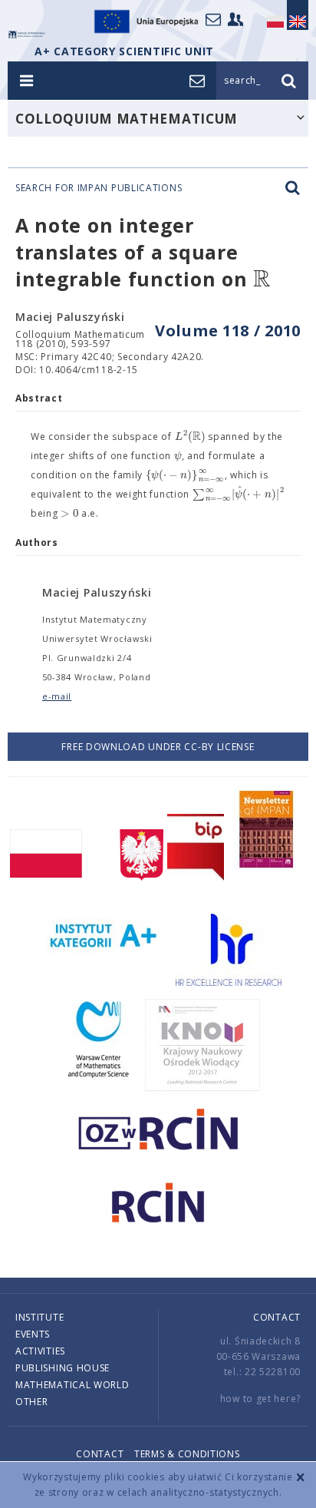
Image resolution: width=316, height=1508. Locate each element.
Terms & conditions (187, 1453)
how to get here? (260, 1398)
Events (32, 1334)
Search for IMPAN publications (98, 188)
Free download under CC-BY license (157, 746)
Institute (39, 1317)
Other (31, 1401)
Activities (40, 1351)
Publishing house (62, 1367)
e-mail (56, 696)
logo (27, 34)
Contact (277, 1317)
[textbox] (261, 280)
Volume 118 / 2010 (228, 330)
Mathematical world (72, 1384)
